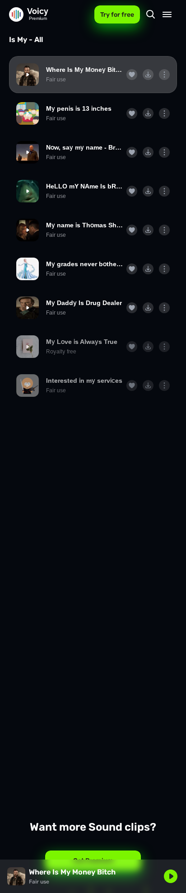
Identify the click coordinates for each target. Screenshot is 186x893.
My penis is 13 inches (79, 108)
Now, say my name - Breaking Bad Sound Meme (84, 147)
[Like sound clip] (131, 74)
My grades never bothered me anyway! (84, 264)
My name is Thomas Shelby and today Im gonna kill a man (84, 225)
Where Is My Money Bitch (84, 69)
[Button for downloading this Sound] (148, 74)
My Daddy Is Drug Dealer (84, 302)
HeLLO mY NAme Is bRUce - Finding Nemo (84, 186)
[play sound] (27, 74)
